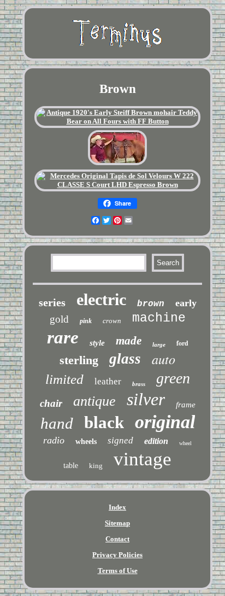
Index (117, 507)
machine (159, 318)
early (186, 302)
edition (156, 441)
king (96, 465)
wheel (185, 443)
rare (63, 337)
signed (120, 440)
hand (56, 423)
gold (59, 319)
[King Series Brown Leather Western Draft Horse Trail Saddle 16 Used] (117, 164)
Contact (117, 539)
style (97, 342)
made (128, 340)
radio (53, 440)
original (165, 422)
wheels (86, 441)
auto (163, 358)
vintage (142, 459)
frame (186, 404)
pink (86, 321)
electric (101, 299)
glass (125, 358)
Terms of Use (118, 570)
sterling (79, 360)
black (104, 422)
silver (146, 399)
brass (138, 384)
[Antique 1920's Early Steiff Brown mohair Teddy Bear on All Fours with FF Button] (117, 121)
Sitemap (117, 523)
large (158, 344)
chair (51, 403)
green (173, 378)
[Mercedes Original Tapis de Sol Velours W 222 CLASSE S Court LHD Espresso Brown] (117, 184)
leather (107, 381)
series (52, 302)
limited (64, 379)
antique (94, 401)
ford (182, 343)
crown (112, 321)
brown (150, 304)
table (70, 465)
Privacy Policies (117, 555)
